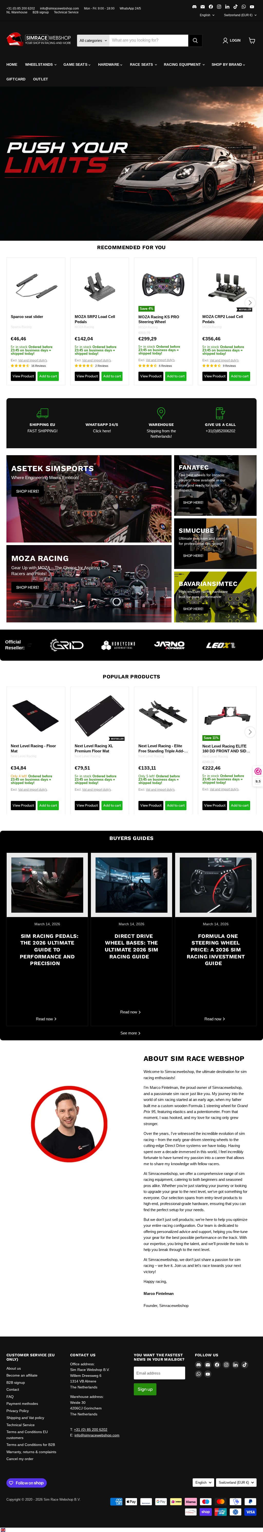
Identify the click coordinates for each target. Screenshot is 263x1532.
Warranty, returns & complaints (31, 1452)
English (205, 15)
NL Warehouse (16, 12)
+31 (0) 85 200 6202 (20, 8)
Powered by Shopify (21, 1505)
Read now (45, 1018)
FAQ (10, 1397)
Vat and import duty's (32, 360)
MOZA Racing (84, 327)
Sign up (145, 1389)
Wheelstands (39, 64)
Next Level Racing (23, 756)
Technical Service (66, 12)
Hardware (109, 64)
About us (13, 1368)
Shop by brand (227, 64)
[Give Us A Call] (220, 423)
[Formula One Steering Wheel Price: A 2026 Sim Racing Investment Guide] (215, 885)
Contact (12, 1389)
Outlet (40, 79)
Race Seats (142, 64)
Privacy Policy (17, 1411)
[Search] (195, 40)
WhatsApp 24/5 (130, 8)
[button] (232, 41)
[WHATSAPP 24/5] (102, 423)
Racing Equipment (183, 64)
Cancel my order (19, 1459)
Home (11, 64)
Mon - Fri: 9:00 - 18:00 (99, 8)
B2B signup (41, 12)
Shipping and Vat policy (25, 1418)
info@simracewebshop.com (59, 8)
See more (129, 1033)
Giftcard (15, 79)
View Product (23, 376)
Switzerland (238, 15)
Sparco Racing (21, 327)
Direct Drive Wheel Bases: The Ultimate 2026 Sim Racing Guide (131, 946)
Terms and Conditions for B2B (30, 1445)
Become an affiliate (21, 1375)
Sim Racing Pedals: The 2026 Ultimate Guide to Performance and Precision (49, 949)
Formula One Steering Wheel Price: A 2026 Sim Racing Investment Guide (216, 949)
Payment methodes (22, 1404)
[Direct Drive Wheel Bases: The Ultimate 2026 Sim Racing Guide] (131, 885)
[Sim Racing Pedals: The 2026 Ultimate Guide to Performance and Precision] (47, 885)
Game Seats (75, 64)
